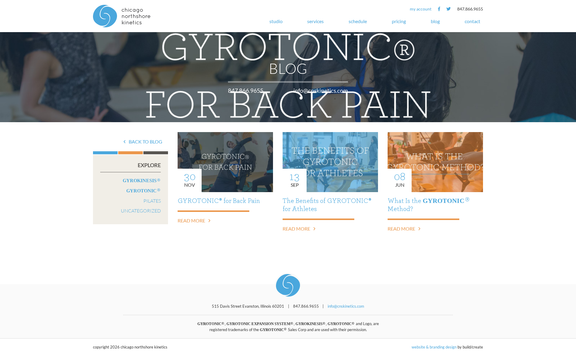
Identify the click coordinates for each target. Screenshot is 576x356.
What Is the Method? (427, 204)
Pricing (399, 21)
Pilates (152, 201)
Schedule (358, 21)
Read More (192, 220)
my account (420, 8)
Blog (435, 21)
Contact (472, 21)
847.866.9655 (470, 8)
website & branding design (434, 347)
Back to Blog (145, 141)
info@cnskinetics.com (320, 90)
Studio (276, 21)
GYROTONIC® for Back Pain (219, 201)
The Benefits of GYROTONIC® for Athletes (327, 205)
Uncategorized (141, 210)
